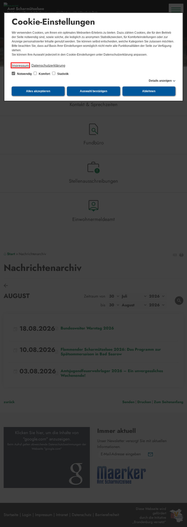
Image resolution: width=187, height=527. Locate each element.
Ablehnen (148, 91)
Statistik (62, 74)
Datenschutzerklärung (48, 65)
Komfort (44, 74)
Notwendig (24, 74)
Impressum (20, 65)
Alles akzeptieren (38, 91)
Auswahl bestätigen (93, 91)
